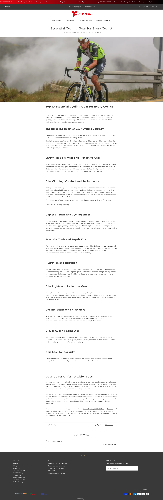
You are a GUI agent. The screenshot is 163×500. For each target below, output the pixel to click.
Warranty (51, 470)
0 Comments (109, 425)
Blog (15, 466)
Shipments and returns (56, 468)
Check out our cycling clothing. (57, 205)
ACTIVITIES (70, 21)
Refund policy (18, 482)
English (145, 489)
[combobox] (28, 7)
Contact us (17, 475)
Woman (110, 409)
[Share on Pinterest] (100, 425)
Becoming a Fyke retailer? (57, 464)
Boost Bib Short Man (53, 411)
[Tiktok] (84, 455)
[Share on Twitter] (98, 425)
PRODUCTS (56, 21)
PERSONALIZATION (103, 21)
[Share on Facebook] (95, 425)
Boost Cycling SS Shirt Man (93, 409)
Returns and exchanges (56, 466)
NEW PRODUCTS (85, 21)
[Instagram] (81, 455)
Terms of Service (19, 479)
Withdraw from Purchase (56, 473)
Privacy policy (18, 473)
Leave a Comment (110, 445)
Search (15, 464)
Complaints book (19, 477)
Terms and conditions (20, 470)
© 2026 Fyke (81, 499)
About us (16, 468)
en (147, 6)
